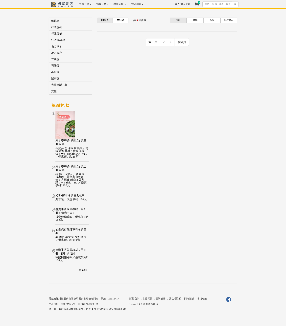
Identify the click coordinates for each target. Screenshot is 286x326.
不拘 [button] (178, 20)
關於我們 (134, 298)
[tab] (70, 21)
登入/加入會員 (182, 4)
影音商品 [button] (229, 20)
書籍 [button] (195, 20)
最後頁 (181, 42)
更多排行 (84, 270)
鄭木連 (59, 199)
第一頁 (152, 42)
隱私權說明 (175, 298)
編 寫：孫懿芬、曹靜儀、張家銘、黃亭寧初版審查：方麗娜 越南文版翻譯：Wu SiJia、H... (71, 178)
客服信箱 (202, 298)
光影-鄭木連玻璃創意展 (70, 195)
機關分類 (119, 4)
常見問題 (147, 298)
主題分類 (84, 4)
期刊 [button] (212, 20)
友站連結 (136, 4)
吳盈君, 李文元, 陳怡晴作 (70, 237)
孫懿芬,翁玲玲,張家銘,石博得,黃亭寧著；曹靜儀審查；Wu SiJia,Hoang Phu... (71, 151)
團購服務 (161, 298)
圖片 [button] (106, 20)
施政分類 (101, 4)
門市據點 (189, 298)
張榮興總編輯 (63, 216)
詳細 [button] (121, 20)
